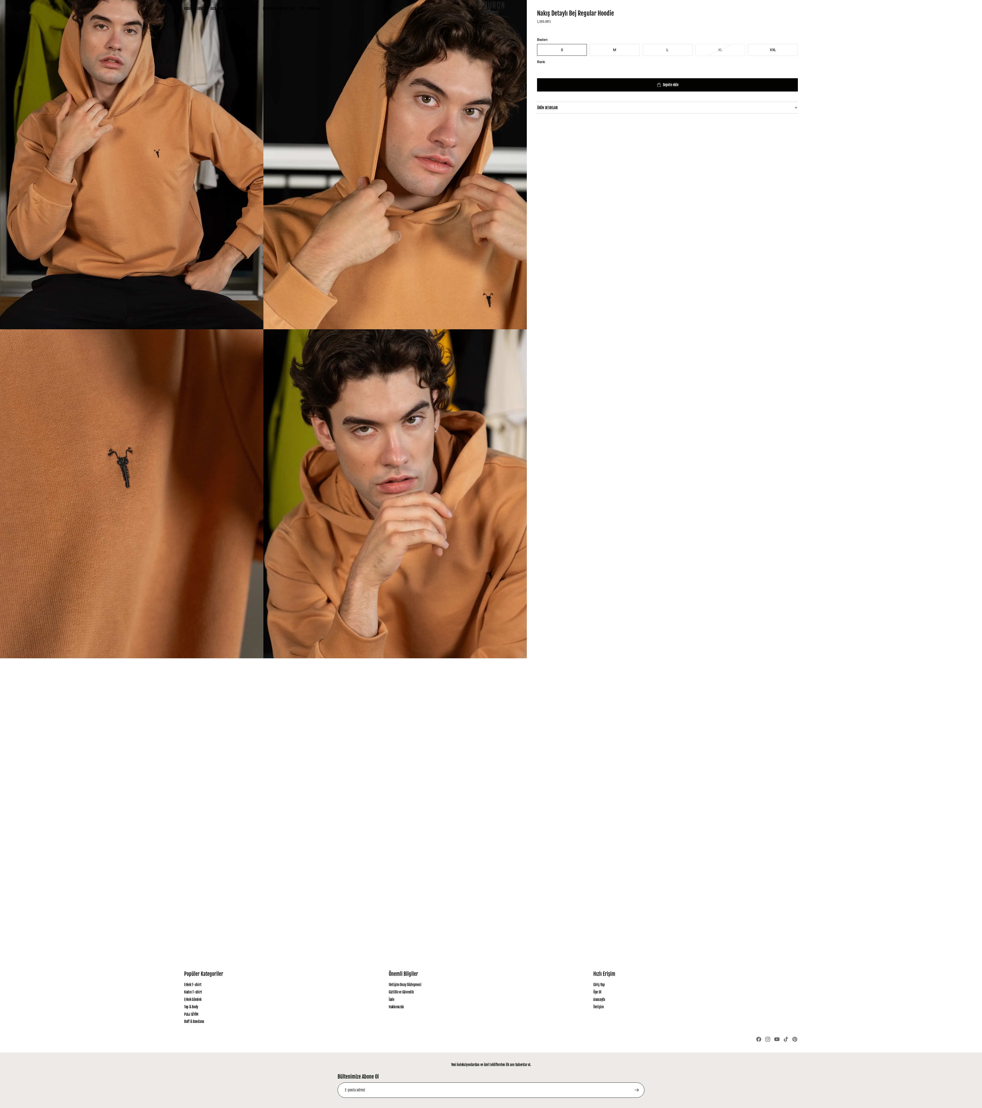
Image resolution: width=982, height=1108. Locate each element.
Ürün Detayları (547, 108)
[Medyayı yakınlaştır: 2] (395, 164)
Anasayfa (599, 999)
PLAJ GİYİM (191, 1014)
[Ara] (772, 8)
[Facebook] (759, 1039)
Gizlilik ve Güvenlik (401, 992)
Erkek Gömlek (193, 999)
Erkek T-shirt (192, 984)
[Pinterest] (795, 1039)
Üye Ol (597, 992)
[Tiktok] (786, 1039)
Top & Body (191, 1006)
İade (391, 999)
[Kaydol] (636, 1090)
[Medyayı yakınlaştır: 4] (395, 494)
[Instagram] (768, 1039)
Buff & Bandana (194, 1021)
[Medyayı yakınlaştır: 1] (131, 164)
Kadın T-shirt (193, 992)
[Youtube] (777, 1039)
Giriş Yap (599, 984)
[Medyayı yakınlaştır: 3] (131, 494)
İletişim (598, 1006)
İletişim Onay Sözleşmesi (405, 984)
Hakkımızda (396, 1006)
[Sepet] (794, 8)
